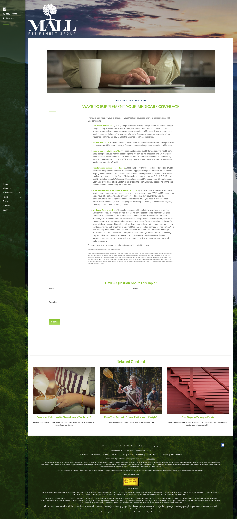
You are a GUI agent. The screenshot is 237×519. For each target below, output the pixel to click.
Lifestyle (139, 455)
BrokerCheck (151, 458)
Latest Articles (151, 455)
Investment (95, 455)
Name (51, 288)
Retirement (83, 455)
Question (53, 302)
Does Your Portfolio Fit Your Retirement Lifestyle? (130, 417)
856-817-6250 (11, 14)
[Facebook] (5, 9)
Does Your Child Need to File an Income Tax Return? (64, 417)
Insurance (115, 455)
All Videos (164, 455)
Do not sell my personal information (192, 470)
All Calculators (176, 455)
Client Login (10, 18)
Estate (106, 455)
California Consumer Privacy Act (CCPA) (122, 470)
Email (135, 288)
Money (130, 455)
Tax (123, 455)
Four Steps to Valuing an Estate (198, 417)
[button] (11, 188)
